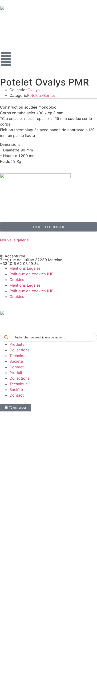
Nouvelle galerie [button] (14, 240)
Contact (16, 367)
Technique (18, 355)
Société (16, 361)
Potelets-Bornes (41, 95)
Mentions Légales (24, 268)
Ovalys (34, 89)
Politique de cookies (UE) (32, 274)
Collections (19, 350)
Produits (16, 344)
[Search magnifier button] (6, 337)
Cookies (16, 279)
